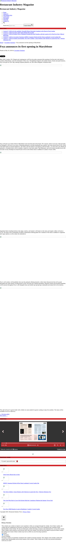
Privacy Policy (26, 512)
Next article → (3, 415)
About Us (5, 14)
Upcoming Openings (19, 50)
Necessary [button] (4, 533)
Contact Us (6, 21)
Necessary (6, 535)
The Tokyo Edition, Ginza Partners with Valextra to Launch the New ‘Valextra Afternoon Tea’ (27, 492)
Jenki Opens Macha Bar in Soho (11, 474)
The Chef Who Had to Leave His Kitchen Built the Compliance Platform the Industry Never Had (28, 500)
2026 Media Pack (7, 15)
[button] (4, 23)
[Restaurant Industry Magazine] (8, 0)
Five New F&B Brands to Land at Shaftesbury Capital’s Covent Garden (21, 509)
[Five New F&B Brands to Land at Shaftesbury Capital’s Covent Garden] (6, 506)
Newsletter (6, 18)
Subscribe (5, 19)
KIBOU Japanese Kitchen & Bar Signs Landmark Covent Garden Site (21, 483)
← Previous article (4, 414)
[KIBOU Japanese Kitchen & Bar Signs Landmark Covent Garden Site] (6, 480)
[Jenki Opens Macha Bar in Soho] (6, 472)
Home (4, 12)
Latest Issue (6, 16)
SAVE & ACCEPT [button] (7, 540)
